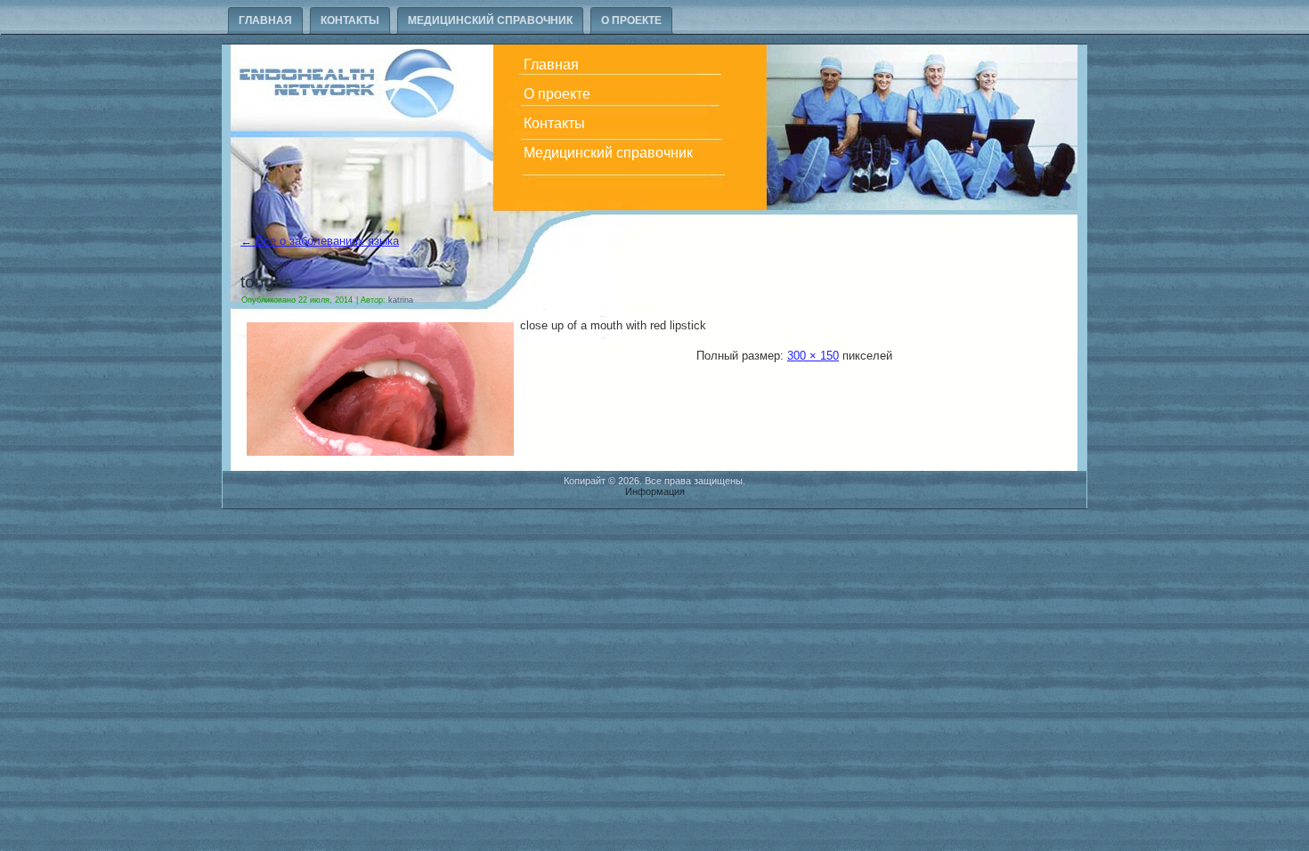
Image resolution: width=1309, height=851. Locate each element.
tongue (267, 281)
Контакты (350, 20)
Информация (655, 491)
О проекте (631, 20)
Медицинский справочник (490, 20)
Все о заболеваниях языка (319, 240)
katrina (400, 300)
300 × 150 (813, 355)
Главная (265, 20)
